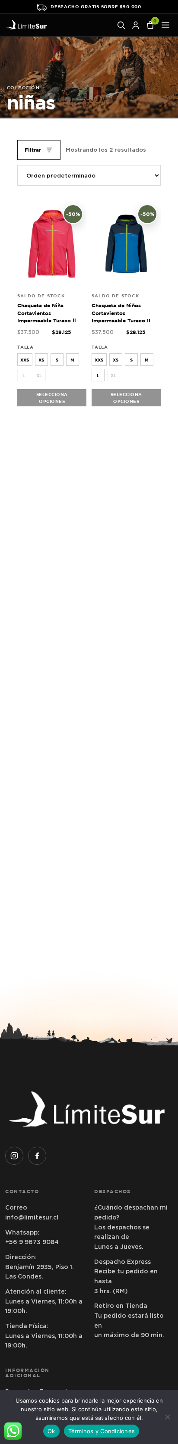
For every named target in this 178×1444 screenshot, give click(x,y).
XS (41, 359)
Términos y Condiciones (101, 1431)
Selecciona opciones (52, 398)
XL (39, 375)
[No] (167, 1417)
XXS (24, 359)
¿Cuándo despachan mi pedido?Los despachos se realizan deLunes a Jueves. (131, 1227)
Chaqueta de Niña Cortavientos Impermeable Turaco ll (46, 313)
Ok (51, 1431)
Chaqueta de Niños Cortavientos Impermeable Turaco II (121, 313)
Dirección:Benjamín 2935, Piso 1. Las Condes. (39, 1267)
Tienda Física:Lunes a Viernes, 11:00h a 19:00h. (44, 1335)
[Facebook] (37, 1156)
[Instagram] (14, 1156)
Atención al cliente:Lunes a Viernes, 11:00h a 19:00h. (44, 1301)
